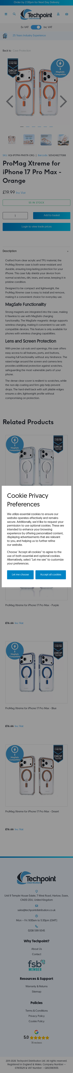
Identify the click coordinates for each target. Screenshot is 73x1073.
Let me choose (20, 574)
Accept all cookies (50, 574)
